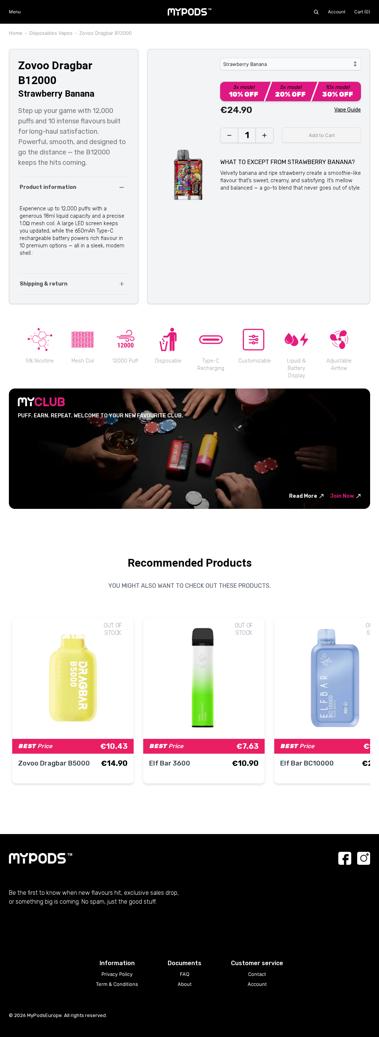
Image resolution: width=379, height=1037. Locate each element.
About (185, 984)
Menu (15, 11)
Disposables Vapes (51, 33)
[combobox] (290, 64)
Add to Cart (322, 135)
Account (336, 11)
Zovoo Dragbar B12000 (105, 33)
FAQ (185, 974)
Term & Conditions (117, 984)
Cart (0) (362, 11)
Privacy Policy (117, 974)
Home (16, 33)
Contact (257, 974)
